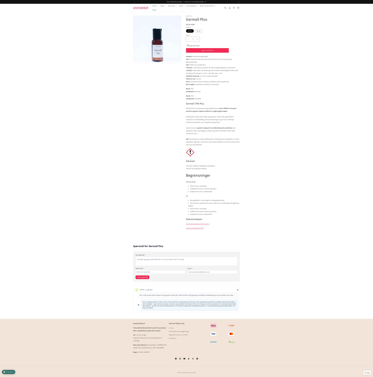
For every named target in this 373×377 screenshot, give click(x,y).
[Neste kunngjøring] (239, 2)
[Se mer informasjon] (234, 8)
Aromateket (184, 372)
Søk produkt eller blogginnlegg (179, 331)
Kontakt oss (172, 338)
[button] (155, 6)
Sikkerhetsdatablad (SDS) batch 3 (197, 224)
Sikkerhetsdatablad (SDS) (195, 228)
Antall (187, 35)
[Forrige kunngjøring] (134, 2)
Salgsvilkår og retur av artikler (178, 335)
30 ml (190, 31)
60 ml (198, 31)
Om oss (171, 328)
